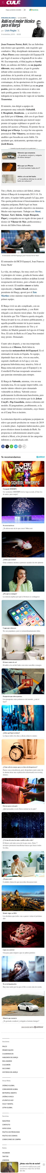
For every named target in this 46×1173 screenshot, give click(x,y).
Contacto (6, 1125)
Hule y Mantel (7, 1104)
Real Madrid (7, 1061)
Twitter (5, 1156)
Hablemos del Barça (8, 18)
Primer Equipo (7, 1050)
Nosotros (6, 1121)
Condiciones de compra (11, 1139)
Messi (37, 211)
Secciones (6, 1068)
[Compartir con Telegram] (16, 446)
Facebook (6, 1153)
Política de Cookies (9, 1136)
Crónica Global (8, 1086)
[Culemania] (25, 2)
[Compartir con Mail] (20, 446)
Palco (4, 1046)
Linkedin (5, 1160)
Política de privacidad (11, 1132)
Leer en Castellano (7, 6)
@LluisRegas (18, 30)
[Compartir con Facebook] (3, 446)
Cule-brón (6, 1065)
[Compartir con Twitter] (7, 446)
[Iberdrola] (33, 10)
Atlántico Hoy (7, 1100)
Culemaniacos (7, 1054)
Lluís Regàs (11, 30)
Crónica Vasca (8, 1097)
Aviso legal (6, 1128)
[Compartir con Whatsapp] (11, 446)
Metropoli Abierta (9, 1093)
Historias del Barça (10, 1072)
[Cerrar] (44, 1164)
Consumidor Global (10, 1089)
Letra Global (7, 1108)
